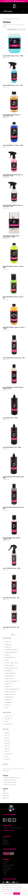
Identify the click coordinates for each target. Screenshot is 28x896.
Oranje (6, 748)
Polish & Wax (8, 678)
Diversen (7, 647)
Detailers (7, 644)
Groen (6, 740)
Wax (6, 707)
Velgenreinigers (8, 697)
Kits (6, 660)
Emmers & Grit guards (10, 652)
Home (4, 19)
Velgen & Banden (9, 694)
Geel (6, 735)
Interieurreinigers (9, 657)
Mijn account (6, 797)
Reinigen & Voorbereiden (11, 681)
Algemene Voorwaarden (8, 865)
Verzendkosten (6, 867)
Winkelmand (6, 795)
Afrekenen (5, 793)
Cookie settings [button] (7, 893)
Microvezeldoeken (9, 673)
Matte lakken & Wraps (10, 668)
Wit (5, 756)
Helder (6, 743)
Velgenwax (7, 699)
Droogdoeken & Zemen (11, 649)
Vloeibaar (7, 724)
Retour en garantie (7, 868)
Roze (6, 751)
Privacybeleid (6, 861)
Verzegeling (7, 702)
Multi (6, 746)
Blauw (6, 732)
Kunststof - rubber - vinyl (11, 662)
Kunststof (7, 716)
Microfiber (7, 718)
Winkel (4, 791)
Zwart (6, 759)
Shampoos (7, 686)
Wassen (7, 705)
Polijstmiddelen (8, 676)
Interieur (7, 655)
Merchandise (8, 670)
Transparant (8, 754)
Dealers (5, 872)
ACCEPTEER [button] (16, 893)
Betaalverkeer (6, 870)
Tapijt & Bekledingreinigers (11, 689)
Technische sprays (9, 691)
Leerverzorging (8, 665)
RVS (6, 721)
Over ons (5, 863)
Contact (5, 874)
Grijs (6, 738)
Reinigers (7, 684)
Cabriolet (7, 641)
